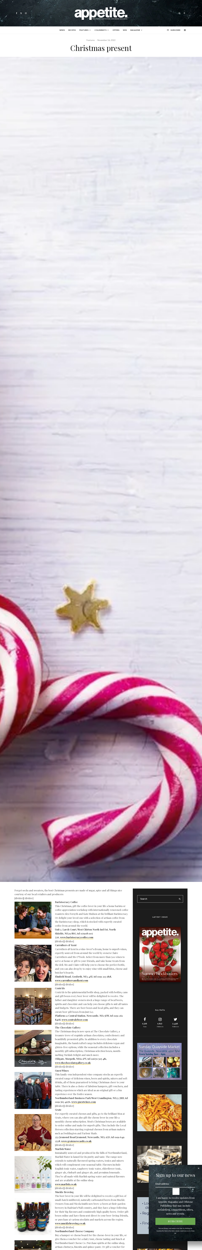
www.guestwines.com (83, 1101)
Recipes (72, 30)
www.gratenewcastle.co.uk (76, 1141)
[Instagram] (26, 13)
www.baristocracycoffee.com (76, 937)
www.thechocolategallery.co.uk (73, 1062)
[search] (180, 898)
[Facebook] (16, 13)
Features (83, 30)
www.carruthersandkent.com (71, 980)
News (62, 30)
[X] (21, 13)
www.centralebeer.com (75, 1019)
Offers (116, 30)
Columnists (100, 30)
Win (125, 30)
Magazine (135, 30)
